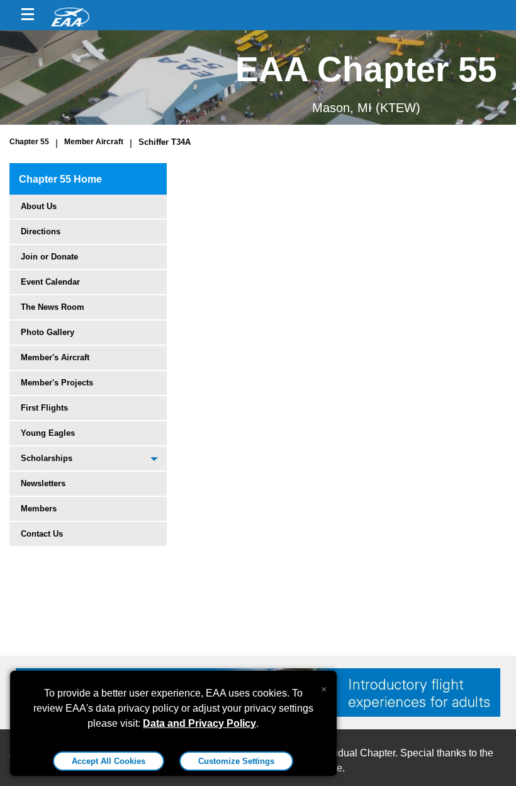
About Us (39, 206)
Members (39, 508)
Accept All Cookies (108, 761)
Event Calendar (50, 282)
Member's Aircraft (55, 357)
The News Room (52, 307)
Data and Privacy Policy (199, 723)
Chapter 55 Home (60, 179)
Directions (40, 231)
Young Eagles (48, 433)
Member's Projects (57, 382)
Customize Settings (236, 761)
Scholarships (46, 458)
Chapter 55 (29, 141)
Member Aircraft (93, 141)
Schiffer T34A (164, 142)
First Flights (44, 408)
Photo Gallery (47, 332)
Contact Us (42, 533)
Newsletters (43, 483)
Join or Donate (49, 256)
